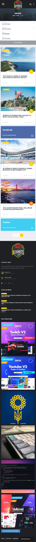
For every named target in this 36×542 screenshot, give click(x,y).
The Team (8, 538)
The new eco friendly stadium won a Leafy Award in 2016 (16, 303)
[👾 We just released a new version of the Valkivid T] (18, 338)
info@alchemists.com (9, 273)
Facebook (5, 283)
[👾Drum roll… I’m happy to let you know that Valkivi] (18, 511)
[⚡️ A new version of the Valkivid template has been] (18, 373)
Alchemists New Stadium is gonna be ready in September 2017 (17, 169)
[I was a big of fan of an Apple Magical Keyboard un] (18, 442)
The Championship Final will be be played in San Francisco (17, 208)
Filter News (18, 42)
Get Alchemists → (26, 539)
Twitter (11, 283)
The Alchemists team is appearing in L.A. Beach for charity (16, 310)
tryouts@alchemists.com (10, 278)
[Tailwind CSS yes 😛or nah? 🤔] (18, 476)
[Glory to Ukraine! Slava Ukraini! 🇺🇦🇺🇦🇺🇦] (18, 407)
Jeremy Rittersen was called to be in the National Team (17, 116)
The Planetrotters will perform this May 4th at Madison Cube (16, 296)
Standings (15, 538)
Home (2, 538)
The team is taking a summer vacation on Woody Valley (15, 77)
